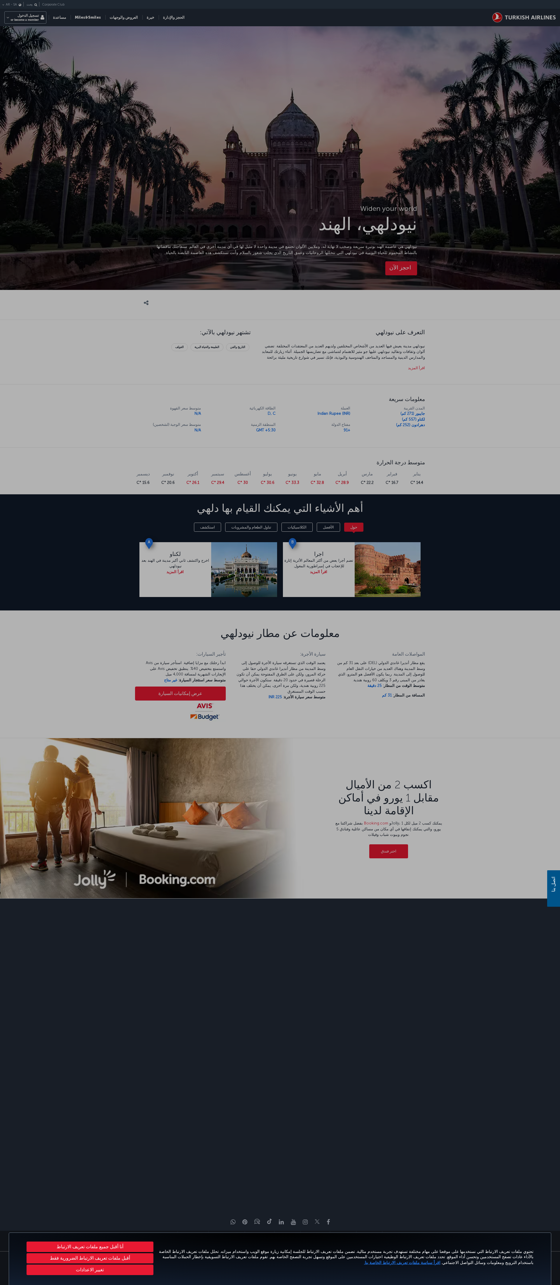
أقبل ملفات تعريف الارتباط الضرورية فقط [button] (90, 1258)
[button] (90, 1270)
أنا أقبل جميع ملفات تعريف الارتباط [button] (90, 1246)
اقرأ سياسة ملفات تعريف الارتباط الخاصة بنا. (402, 1262)
